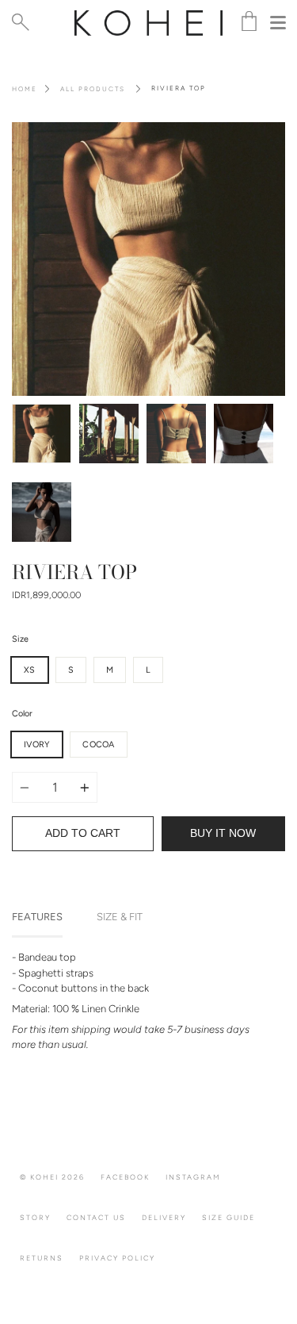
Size (20, 639)
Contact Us (96, 1217)
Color (22, 713)
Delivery (164, 1217)
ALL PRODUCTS (92, 89)
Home (24, 89)
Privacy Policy (117, 1257)
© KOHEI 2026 (52, 1176)
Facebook (125, 1176)
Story (35, 1217)
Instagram (193, 1176)
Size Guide (228, 1217)
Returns (41, 1257)
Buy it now (223, 833)
